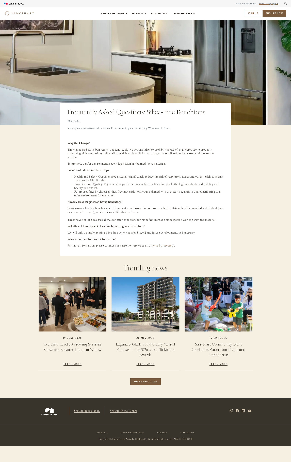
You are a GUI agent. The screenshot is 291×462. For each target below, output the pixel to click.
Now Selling (159, 13)
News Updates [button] (183, 13)
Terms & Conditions (132, 433)
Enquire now (274, 13)
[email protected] (163, 245)
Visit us (253, 13)
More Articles (145, 381)
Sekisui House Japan (87, 411)
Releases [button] (137, 13)
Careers (162, 433)
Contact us (187, 433)
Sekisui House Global (123, 411)
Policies (102, 433)
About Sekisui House (245, 3)
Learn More (72, 364)
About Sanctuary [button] (112, 13)
